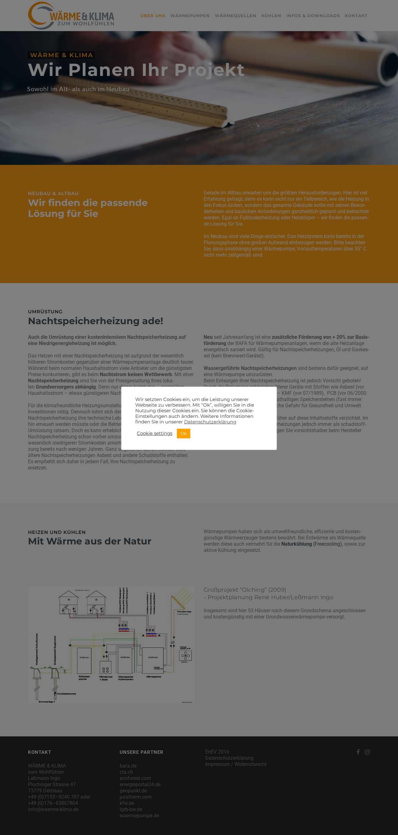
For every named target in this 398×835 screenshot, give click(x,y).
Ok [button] (184, 433)
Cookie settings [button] (154, 433)
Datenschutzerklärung (210, 422)
